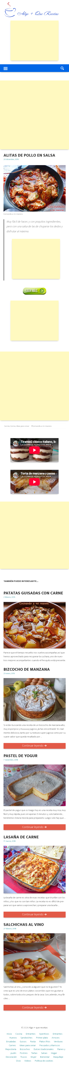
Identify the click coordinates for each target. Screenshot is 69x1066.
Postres (24, 1053)
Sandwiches (26, 1038)
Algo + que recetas (38, 1028)
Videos (27, 1061)
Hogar (54, 1053)
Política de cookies (44, 1061)
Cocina (13, 426)
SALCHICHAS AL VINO (24, 924)
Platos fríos (44, 1042)
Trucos (23, 1057)
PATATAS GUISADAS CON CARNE (33, 593)
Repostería (10, 1049)
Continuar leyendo (32, 745)
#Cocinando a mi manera (41, 426)
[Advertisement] (34, 41)
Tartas (34, 1053)
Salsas (44, 1053)
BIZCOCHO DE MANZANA (27, 669)
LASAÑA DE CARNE (21, 837)
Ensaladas (11, 1042)
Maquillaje (58, 1057)
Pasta (33, 1042)
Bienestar (45, 1057)
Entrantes (30, 1034)
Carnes (7, 426)
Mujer (33, 1057)
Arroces (56, 1038)
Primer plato (42, 1038)
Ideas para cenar (22, 426)
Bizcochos (25, 1049)
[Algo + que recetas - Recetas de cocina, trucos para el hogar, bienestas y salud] (32, 10)
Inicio (9, 1034)
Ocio (18, 1061)
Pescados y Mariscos (49, 1045)
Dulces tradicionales (44, 1049)
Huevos (13, 1038)
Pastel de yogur (20, 755)
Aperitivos (44, 1034)
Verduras (58, 1042)
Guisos (23, 1042)
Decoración (11, 1057)
